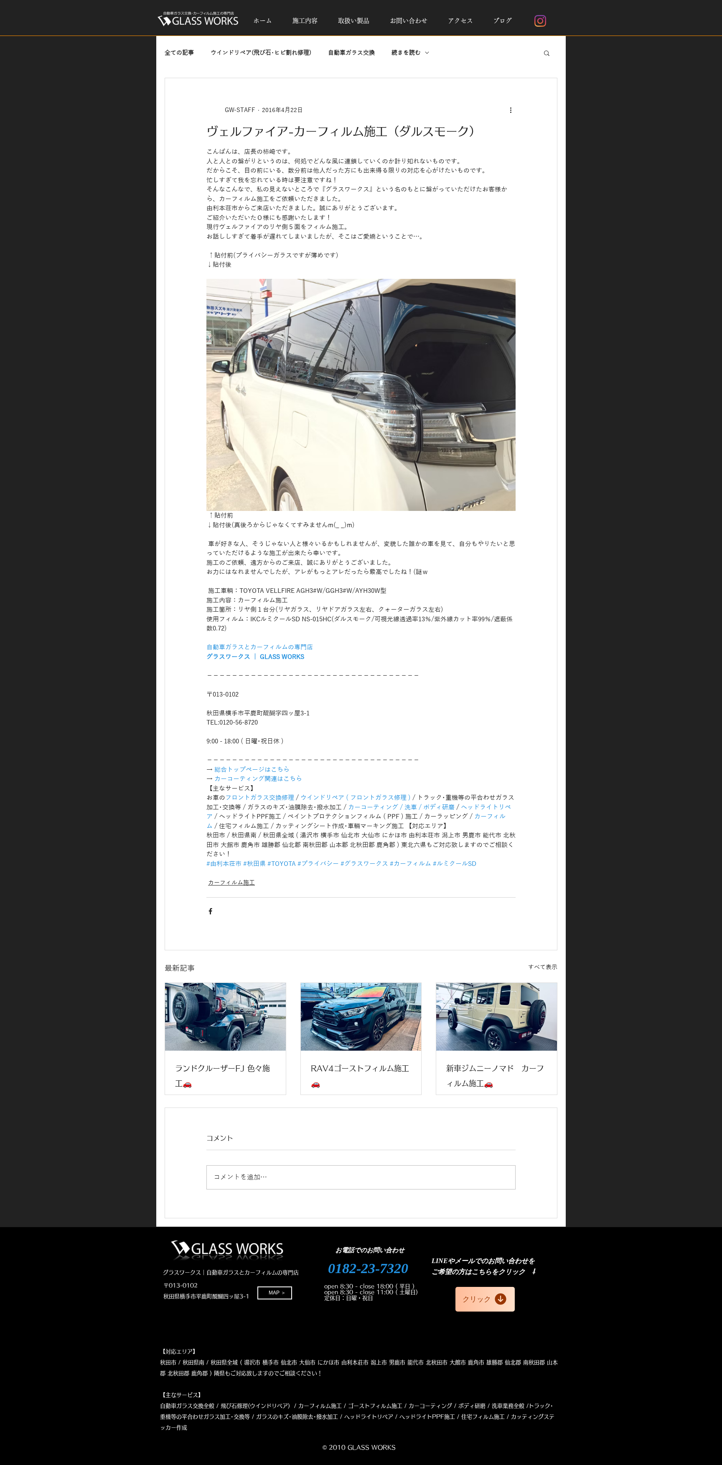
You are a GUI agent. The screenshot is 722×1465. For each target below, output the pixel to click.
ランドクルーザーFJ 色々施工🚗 (222, 1075)
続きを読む (406, 53)
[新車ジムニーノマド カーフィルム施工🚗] (496, 1017)
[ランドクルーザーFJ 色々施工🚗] (225, 1017)
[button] (305, 21)
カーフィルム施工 (231, 883)
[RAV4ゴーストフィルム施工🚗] (361, 1017)
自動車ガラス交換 (351, 53)
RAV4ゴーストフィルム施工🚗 (360, 1075)
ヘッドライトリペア (368, 1416)
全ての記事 (179, 53)
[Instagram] (540, 21)
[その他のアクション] (511, 110)
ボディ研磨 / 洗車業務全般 (491, 1406)
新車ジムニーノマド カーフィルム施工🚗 (495, 1075)
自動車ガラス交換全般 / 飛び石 (198, 1406)
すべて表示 (542, 967)
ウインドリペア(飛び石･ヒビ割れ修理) (261, 53)
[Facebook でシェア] (210, 911)
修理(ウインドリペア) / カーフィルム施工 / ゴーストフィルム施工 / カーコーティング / (346, 1406)
